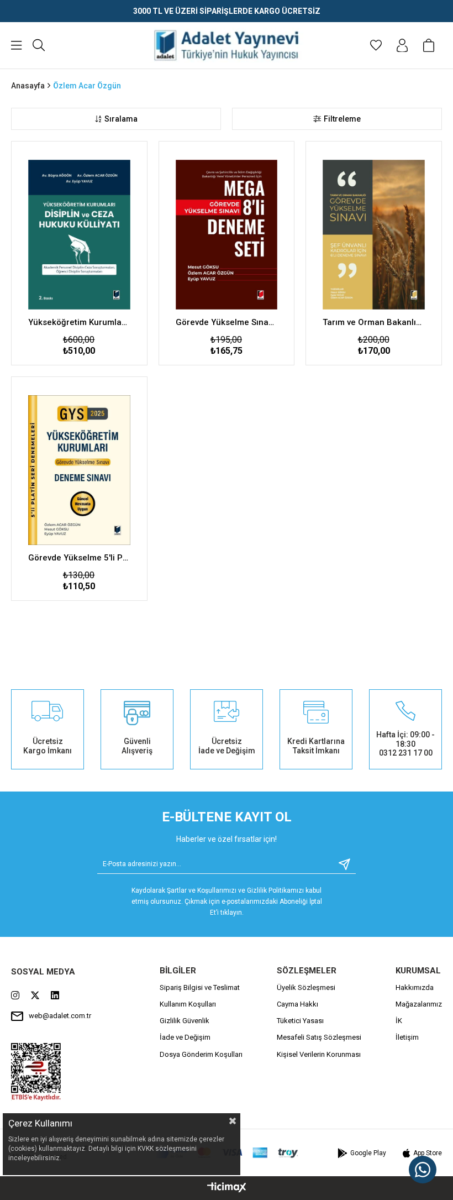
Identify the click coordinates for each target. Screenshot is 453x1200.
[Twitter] (35, 995)
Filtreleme (342, 118)
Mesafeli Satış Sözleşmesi (319, 1037)
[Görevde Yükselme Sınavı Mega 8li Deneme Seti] (227, 234)
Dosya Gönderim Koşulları (201, 1054)
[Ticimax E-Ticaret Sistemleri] (226, 1188)
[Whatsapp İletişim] (422, 1169)
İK (399, 1020)
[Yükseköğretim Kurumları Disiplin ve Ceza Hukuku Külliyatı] (79, 234)
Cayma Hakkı (297, 1004)
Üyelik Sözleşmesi (306, 987)
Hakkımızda (415, 987)
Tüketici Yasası (300, 1020)
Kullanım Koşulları (188, 1004)
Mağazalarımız (419, 1004)
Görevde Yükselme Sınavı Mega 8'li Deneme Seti (227, 322)
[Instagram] (15, 995)
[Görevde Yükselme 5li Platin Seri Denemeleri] (79, 470)
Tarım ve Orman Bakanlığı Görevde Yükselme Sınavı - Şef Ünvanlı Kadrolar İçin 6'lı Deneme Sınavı (374, 322)
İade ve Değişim (185, 1037)
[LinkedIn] (55, 995)
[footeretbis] (36, 1072)
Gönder (340, 864)
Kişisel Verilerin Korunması (319, 1054)
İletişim (407, 1037)
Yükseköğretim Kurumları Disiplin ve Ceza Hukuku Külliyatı (79, 322)
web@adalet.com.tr (60, 1016)
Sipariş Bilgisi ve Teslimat (200, 987)
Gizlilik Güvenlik (184, 1020)
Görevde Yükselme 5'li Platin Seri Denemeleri (79, 558)
